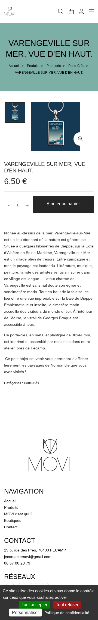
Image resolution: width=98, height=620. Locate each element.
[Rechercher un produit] (60, 11)
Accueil (14, 66)
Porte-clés (76, 66)
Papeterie (54, 66)
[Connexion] (81, 11)
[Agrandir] (80, 139)
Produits (33, 66)
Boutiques (12, 520)
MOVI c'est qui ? (18, 514)
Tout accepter (34, 604)
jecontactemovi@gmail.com (27, 557)
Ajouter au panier (63, 204)
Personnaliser (25, 612)
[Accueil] (9, 11)
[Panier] (71, 11)
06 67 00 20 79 (17, 563)
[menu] (91, 11)
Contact (10, 527)
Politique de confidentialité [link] (66, 612)
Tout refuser (67, 604)
